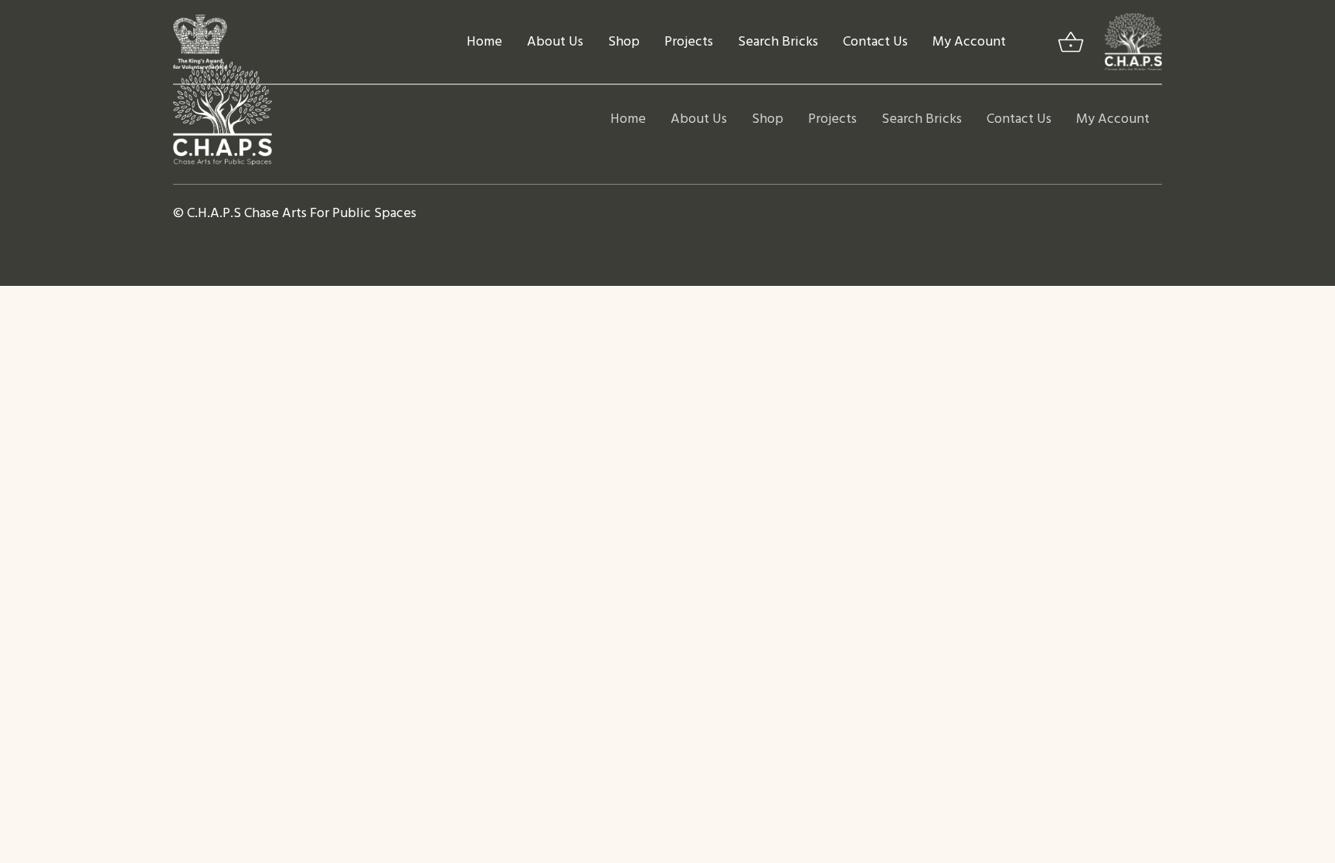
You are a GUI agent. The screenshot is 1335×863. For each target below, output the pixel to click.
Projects (688, 42)
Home (484, 42)
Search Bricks (778, 42)
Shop (624, 42)
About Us (555, 42)
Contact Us (875, 42)
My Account (969, 42)
